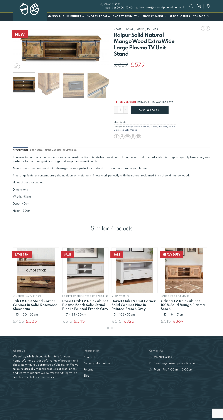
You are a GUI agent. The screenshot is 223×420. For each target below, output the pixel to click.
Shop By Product (125, 16)
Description (20, 150)
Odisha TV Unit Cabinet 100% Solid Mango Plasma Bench (183, 305)
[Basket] (199, 6)
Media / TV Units (147, 30)
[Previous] (18, 48)
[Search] (191, 6)
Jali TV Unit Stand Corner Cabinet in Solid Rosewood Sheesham (35, 305)
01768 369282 (163, 357)
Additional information (45, 150)
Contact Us (201, 16)
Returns (88, 369)
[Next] (103, 48)
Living (129, 30)
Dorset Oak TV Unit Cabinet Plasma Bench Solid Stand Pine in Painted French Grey (85, 305)
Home (117, 30)
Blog (86, 375)
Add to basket (150, 110)
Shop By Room (97, 16)
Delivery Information (97, 363)
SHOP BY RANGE (153, 16)
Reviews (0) (70, 150)
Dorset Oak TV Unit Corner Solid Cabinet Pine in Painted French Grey (133, 305)
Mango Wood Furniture (137, 127)
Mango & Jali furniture (64, 16)
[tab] (20, 150)
